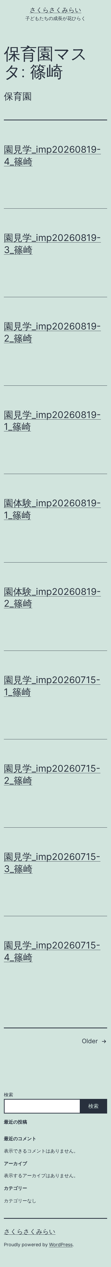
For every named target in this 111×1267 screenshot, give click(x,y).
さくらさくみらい (55, 10)
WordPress (61, 1244)
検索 (8, 1094)
